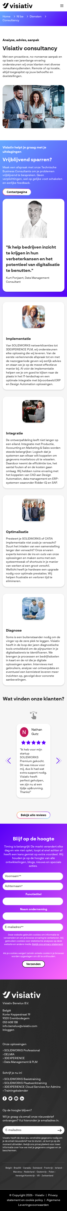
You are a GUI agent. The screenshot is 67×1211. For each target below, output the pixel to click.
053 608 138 (10, 1022)
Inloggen (8, 1030)
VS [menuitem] (38, 1176)
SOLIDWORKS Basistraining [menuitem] (22, 1079)
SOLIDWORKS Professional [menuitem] (22, 1050)
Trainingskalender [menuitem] (16, 1090)
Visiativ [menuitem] (39, 1195)
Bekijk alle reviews (33, 815)
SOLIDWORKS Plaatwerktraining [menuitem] (25, 1083)
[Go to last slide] (8, 761)
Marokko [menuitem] (17, 1172)
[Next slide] (59, 761)
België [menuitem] (8, 1168)
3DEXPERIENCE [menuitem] (14, 1058)
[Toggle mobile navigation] (61, 5)
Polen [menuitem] (51, 1172)
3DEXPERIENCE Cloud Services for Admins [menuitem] (32, 1087)
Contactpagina (17, 192)
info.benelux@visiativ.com (20, 1026)
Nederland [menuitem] (29, 1172)
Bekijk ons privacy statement (47, 944)
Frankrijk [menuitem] (48, 1168)
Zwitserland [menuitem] (47, 1176)
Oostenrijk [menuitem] (42, 1172)
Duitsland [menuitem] (37, 1168)
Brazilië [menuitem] (17, 1168)
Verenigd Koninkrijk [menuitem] (25, 1176)
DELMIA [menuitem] (9, 1054)
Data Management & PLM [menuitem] (20, 1062)
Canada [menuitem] (27, 1168)
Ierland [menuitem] (58, 1168)
